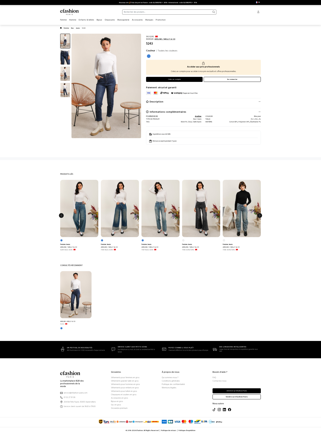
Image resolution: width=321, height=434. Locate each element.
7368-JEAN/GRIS (229, 250)
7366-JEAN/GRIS (188, 250)
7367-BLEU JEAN (147, 250)
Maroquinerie (123, 20)
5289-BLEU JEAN (66, 250)
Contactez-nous (219, 381)
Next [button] (259, 215)
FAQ (214, 377)
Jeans (78, 28)
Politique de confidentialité (173, 384)
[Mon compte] (258, 12)
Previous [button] (61, 215)
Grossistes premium (119, 408)
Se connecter (232, 79)
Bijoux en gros (117, 401)
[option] (79, 215)
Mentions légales (169, 388)
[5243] (76, 294)
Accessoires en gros (119, 398)
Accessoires (137, 20)
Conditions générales (171, 381)
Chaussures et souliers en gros (123, 395)
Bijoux (99, 20)
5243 (62, 324)
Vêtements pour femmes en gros (125, 377)
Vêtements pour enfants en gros (125, 388)
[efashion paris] (69, 12)
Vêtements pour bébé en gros (124, 391)
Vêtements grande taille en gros (124, 381)
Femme (63, 20)
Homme (72, 20)
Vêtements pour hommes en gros (125, 384)
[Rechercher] (213, 12)
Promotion (161, 20)
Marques (149, 20)
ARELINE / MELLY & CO (68, 247)
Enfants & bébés (86, 20)
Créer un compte (174, 79)
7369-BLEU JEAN (107, 250)
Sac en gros (116, 405)
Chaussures (110, 20)
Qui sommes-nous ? (170, 377)
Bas (72, 28)
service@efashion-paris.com (75, 393)
